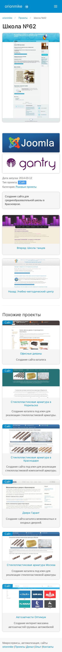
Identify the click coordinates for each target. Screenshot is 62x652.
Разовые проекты (26, 187)
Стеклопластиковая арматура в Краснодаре (31, 459)
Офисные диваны (31, 353)
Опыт (38, 646)
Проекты (20, 646)
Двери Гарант (31, 512)
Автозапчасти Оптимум (31, 617)
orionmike (13, 6)
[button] (56, 6)
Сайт (22, 182)
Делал (30, 646)
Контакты (48, 646)
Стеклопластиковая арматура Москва (31, 564)
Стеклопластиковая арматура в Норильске (31, 403)
